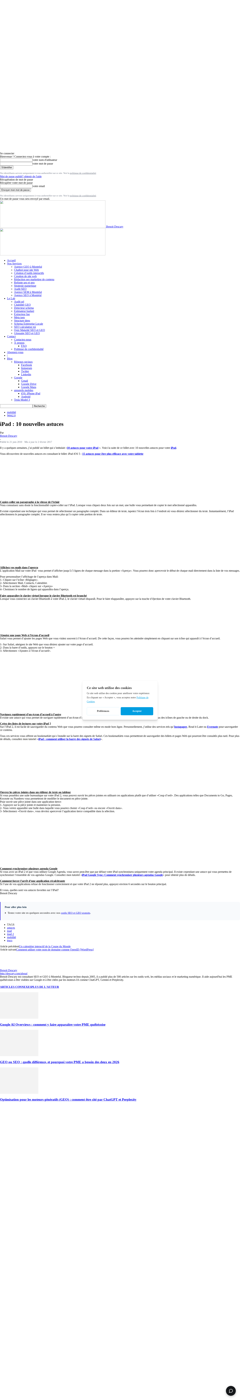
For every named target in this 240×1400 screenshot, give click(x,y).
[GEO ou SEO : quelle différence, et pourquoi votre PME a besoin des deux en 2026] (19, 1055)
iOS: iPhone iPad (30, 393)
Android (25, 396)
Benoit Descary (8, 435)
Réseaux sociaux (23, 361)
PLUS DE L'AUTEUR (45, 986)
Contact (11, 336)
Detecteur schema (24, 307)
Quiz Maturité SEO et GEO (29, 330)
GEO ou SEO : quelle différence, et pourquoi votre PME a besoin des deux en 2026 (59, 1062)
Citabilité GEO (22, 304)
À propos (19, 342)
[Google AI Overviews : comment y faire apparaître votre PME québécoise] (19, 1017)
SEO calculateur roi (25, 326)
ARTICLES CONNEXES (15, 986)
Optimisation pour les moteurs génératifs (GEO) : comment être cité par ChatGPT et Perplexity (68, 1099)
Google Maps (28, 387)
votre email (39, 186)
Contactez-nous (22, 339)
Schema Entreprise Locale (28, 323)
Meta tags (19, 317)
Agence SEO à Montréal (27, 295)
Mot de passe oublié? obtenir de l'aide (21, 176)
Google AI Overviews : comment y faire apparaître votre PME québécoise (52, 1024)
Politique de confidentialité (29, 349)
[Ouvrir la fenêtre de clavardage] (231, 1391)
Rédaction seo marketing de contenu (34, 279)
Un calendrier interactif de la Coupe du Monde (45, 946)
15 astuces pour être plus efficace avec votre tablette (112, 453)
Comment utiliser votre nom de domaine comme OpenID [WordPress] (55, 949)
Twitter (25, 371)
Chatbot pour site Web (26, 269)
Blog (9, 358)
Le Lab (11, 298)
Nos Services (14, 263)
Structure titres (22, 320)
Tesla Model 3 (22, 399)
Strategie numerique (25, 285)
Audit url (19, 301)
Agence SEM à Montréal (28, 292)
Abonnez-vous (15, 352)
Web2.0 (11, 415)
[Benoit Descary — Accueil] (52, 254)
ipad (9, 930)
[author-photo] (8, 967)
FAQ (24, 345)
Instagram (26, 368)
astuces (11, 927)
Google (18, 377)
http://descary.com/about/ (14, 973)
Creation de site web (25, 276)
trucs (9, 940)
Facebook (26, 364)
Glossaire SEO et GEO (27, 333)
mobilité (11, 412)
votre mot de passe (43, 163)
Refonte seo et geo (24, 282)
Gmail (24, 380)
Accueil (11, 260)
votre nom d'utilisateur (45, 159)
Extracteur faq (22, 314)
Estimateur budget (24, 311)
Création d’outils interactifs (29, 273)
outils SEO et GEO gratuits (75, 912)
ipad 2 (10, 934)
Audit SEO (20, 288)
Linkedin (26, 374)
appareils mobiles (23, 390)
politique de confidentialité (83, 173)
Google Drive (28, 383)
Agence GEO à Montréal (28, 266)
